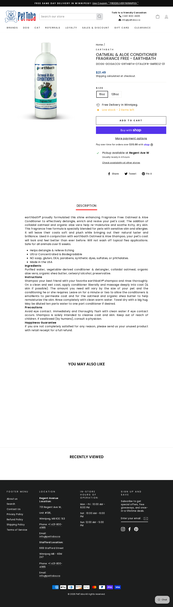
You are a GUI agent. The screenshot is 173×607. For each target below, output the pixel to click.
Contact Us (13, 509)
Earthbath (105, 49)
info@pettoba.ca (49, 536)
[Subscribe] (146, 519)
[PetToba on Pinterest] (136, 529)
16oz (102, 94)
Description (86, 206)
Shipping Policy (16, 524)
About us (12, 498)
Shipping (101, 76)
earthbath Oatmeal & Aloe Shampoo (99, 236)
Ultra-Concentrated (44, 254)
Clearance (142, 27)
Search (11, 504)
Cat (37, 27)
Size (99, 88)
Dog (26, 27)
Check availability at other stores (121, 162)
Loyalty (71, 27)
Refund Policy (15, 519)
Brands (12, 27)
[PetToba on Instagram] (123, 529)
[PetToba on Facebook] (130, 529)
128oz (115, 94)
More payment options (131, 138)
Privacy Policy (15, 514)
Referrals (52, 27)
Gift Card (121, 27)
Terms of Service (17, 529)
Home (99, 44)
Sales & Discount (95, 27)
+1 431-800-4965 (50, 526)
